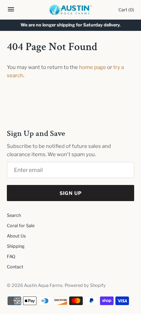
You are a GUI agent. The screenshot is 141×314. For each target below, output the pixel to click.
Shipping (16, 246)
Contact (15, 266)
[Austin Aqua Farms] (70, 10)
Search (14, 215)
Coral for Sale (21, 225)
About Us (16, 236)
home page (92, 67)
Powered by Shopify (85, 285)
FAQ (11, 256)
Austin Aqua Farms (43, 285)
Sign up (71, 193)
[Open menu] (11, 11)
